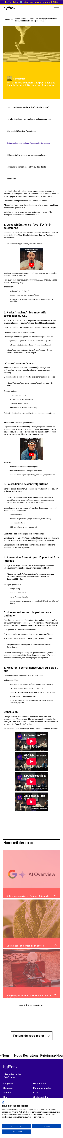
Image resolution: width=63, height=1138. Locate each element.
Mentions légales (42, 1088)
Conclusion (12, 179)
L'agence (8, 1083)
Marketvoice (39, 1083)
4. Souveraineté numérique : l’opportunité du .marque (28, 143)
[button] (56, 8)
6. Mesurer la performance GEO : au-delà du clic (26, 167)
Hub (11, 20)
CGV (35, 1092)
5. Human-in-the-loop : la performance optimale (26, 155)
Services (7, 1088)
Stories (7, 1092)
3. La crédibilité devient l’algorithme (21, 131)
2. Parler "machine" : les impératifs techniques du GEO (29, 119)
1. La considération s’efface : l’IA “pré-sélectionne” (28, 107)
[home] (9, 8)
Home (6, 20)
